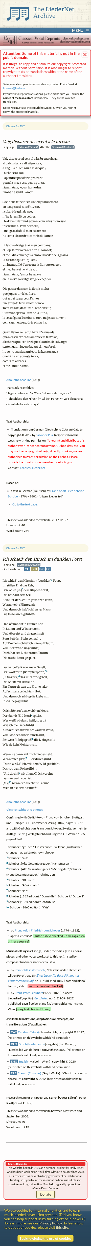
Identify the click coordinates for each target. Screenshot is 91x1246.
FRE (48, 569)
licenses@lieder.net (15, 88)
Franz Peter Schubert (29, 993)
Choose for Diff (15, 548)
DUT (34, 569)
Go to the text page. (25, 504)
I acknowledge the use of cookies (45, 1238)
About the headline (18, 802)
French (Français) (29, 1073)
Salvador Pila (44, 435)
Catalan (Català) (28, 1032)
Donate (45, 1194)
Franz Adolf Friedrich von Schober (37, 930)
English (23, 1061)
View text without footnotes (24, 809)
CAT (27, 569)
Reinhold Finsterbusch (30, 970)
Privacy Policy (50, 1223)
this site (62, 1227)
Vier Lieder (40, 998)
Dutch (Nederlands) (31, 1044)
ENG (41, 569)
